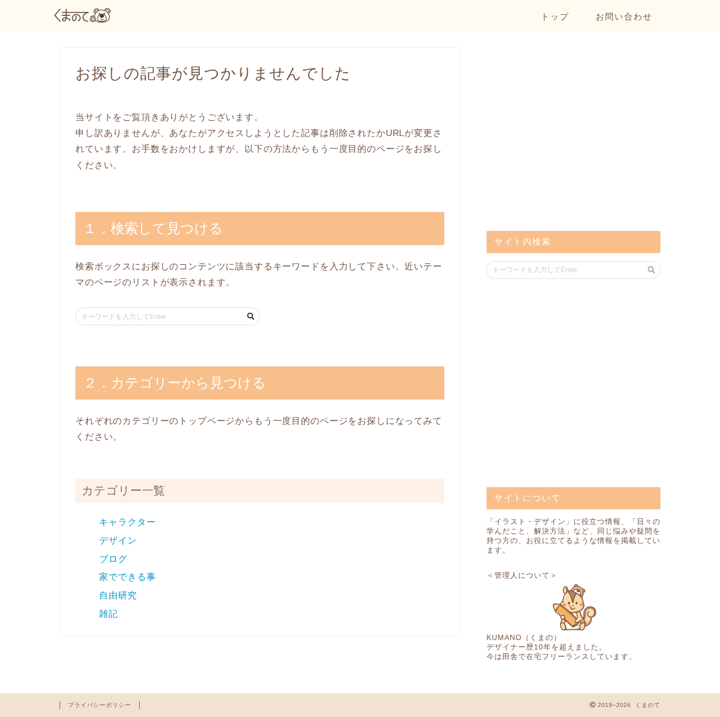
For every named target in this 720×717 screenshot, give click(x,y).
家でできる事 (127, 577)
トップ (555, 16)
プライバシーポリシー (99, 705)
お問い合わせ (624, 16)
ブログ (113, 559)
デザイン (118, 541)
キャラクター (127, 522)
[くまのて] (83, 19)
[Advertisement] (566, 137)
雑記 (108, 614)
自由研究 (118, 595)
